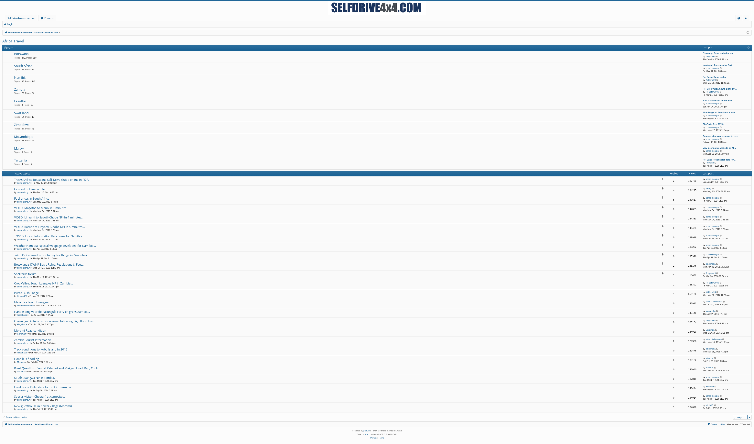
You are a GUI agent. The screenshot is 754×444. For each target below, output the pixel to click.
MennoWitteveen (714, 339)
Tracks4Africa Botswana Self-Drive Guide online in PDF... (52, 180)
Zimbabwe (21, 125)
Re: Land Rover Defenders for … (719, 160)
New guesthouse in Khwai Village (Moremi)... (44, 406)
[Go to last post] (721, 179)
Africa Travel (13, 41)
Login (10, 24)
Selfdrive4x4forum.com (21, 18)
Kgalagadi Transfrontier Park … (719, 65)
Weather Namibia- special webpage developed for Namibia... (55, 246)
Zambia (19, 89)
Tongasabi (711, 273)
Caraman (21, 334)
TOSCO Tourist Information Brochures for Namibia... (49, 236)
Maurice (21, 362)
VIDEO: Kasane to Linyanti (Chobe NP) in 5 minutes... (49, 227)
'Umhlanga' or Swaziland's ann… (720, 112)
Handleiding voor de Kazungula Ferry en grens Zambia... (52, 312)
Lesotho (20, 101)
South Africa (23, 66)
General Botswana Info (29, 189)
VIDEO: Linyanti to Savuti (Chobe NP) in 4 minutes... (48, 217)
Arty (366, 434)
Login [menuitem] (747, 18)
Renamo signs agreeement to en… (720, 136)
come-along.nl (712, 68)
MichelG (710, 405)
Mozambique (23, 137)
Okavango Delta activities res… (719, 53)
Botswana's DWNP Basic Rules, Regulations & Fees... (49, 264)
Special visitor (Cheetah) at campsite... (39, 396)
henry (708, 188)
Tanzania (20, 160)
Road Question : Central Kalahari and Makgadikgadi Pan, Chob (56, 368)
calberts (21, 371)
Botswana (21, 54)
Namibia (20, 77)
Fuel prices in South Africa (31, 198)
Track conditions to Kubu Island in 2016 (41, 349)
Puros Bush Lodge (26, 293)
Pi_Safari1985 (712, 92)
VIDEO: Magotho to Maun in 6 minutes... (41, 208)
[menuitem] (739, 18)
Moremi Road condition (30, 330)
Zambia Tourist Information (32, 340)
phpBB (366, 431)
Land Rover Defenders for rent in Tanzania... (43, 387)
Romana (710, 162)
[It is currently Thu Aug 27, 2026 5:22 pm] (748, 32)
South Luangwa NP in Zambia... (35, 378)
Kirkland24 (711, 80)
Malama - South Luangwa (31, 302)
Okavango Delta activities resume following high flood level (54, 321)
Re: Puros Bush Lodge (714, 77)
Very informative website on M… (719, 148)
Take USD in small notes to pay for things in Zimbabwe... (52, 255)
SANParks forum (25, 274)
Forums (48, 18)
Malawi (19, 148)
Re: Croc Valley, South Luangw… (720, 89)
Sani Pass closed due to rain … (719, 100)
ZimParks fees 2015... (713, 124)
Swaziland (21, 113)
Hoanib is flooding (26, 359)
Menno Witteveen (25, 305)
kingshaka (711, 56)
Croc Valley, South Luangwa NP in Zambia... (43, 283)
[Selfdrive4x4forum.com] (377, 8)
